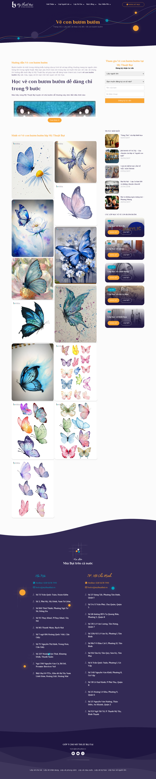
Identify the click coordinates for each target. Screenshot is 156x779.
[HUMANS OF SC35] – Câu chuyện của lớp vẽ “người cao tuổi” (132, 153)
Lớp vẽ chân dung (51, 770)
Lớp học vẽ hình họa (117, 317)
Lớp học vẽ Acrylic (116, 226)
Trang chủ (57, 27)
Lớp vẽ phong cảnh (68, 770)
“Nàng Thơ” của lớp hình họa (132, 135)
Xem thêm (54, 120)
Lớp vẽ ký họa (100, 770)
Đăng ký (113, 232)
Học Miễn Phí (103, 4)
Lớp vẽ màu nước (85, 770)
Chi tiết (126, 232)
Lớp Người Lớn (63, 4)
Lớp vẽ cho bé (36, 770)
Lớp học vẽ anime (116, 249)
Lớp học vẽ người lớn (117, 770)
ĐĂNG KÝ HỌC (134, 4)
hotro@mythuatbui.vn (78, 749)
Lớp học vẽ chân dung (118, 271)
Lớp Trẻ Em (78, 4)
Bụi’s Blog (90, 4)
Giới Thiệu (50, 4)
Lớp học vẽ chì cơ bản (118, 294)
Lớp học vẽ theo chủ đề (74, 27)
